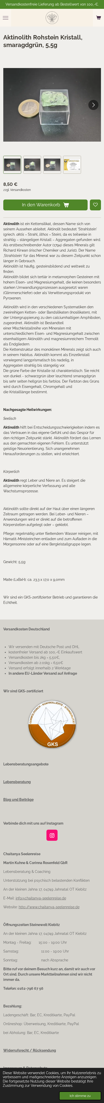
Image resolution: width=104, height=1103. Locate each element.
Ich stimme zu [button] (80, 1096)
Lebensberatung (17, 782)
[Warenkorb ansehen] (98, 18)
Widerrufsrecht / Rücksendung (29, 1050)
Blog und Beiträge (18, 800)
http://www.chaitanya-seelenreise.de (49, 907)
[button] (12, 165)
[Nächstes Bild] (93, 105)
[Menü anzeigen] (5, 18)
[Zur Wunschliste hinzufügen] (95, 205)
